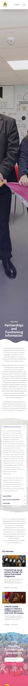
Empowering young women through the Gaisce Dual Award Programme (13, 573)
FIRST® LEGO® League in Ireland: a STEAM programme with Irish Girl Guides (14, 610)
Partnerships (6, 503)
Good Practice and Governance (12, 427)
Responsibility (7, 496)
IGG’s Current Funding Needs (11, 499)
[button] (17, 5)
